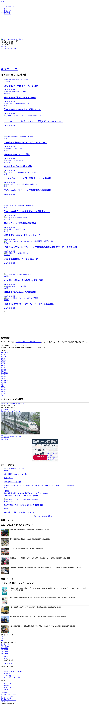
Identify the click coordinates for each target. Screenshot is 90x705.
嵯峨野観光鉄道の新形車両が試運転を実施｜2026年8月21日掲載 (29, 529)
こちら (18, 345)
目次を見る (4, 409)
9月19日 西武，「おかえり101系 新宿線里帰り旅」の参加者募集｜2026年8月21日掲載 (35, 607)
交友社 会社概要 (6, 698)
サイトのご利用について (8, 694)
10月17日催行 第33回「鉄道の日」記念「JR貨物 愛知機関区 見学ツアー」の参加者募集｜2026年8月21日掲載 (42, 597)
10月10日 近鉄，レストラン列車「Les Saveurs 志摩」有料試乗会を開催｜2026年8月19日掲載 (37, 616)
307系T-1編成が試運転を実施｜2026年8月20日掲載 (26, 548)
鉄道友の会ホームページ (8, 700)
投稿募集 (7, 12)
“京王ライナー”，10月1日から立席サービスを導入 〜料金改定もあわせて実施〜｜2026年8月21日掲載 (39, 558)
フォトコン (7, 14)
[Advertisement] (46, 131)
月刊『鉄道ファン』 (10, 6)
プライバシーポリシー (8, 696)
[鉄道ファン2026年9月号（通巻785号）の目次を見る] (13, 39)
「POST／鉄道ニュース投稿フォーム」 (28, 342)
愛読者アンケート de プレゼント (14, 671)
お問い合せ (4, 701)
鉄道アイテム (8, 687)
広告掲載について (6, 692)
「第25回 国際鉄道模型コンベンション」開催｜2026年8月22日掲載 (29, 539)
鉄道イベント (8, 10)
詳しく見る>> (5, 439)
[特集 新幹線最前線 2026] (20, 434)
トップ (6, 4)
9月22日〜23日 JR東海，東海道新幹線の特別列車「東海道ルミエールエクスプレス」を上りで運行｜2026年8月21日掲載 (45, 567)
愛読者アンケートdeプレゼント (10, 411)
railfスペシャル (8, 689)
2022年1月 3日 (8, 663)
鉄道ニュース (8, 8)
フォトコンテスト (9, 675)
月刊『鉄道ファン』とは (12, 677)
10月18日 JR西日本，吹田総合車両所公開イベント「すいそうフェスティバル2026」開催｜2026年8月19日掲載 (42, 626)
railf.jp (2, 1)
